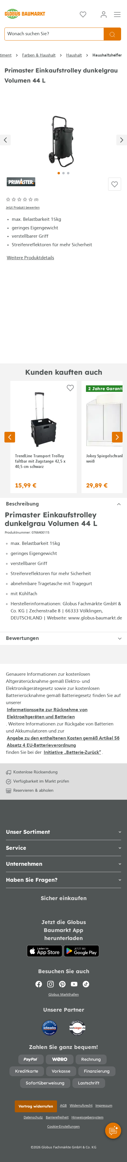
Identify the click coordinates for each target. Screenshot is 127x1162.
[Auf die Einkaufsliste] (114, 184)
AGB (63, 1106)
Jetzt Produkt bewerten (23, 208)
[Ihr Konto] (103, 14)
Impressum (103, 1106)
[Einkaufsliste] (83, 14)
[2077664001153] (63, 137)
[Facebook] (40, 984)
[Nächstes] (121, 140)
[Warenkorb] (93, 12)
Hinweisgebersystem (87, 1117)
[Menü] (117, 14)
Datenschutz (33, 1117)
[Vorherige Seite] (9, 437)
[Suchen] (112, 34)
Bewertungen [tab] (22, 638)
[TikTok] (86, 984)
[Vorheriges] (5, 140)
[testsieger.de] (77, 1025)
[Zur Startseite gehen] (25, 13)
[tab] (63, 504)
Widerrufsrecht (81, 1106)
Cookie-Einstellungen (63, 1127)
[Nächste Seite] (117, 437)
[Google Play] (81, 951)
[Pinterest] (62, 984)
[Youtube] (74, 984)
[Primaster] (21, 181)
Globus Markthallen (63, 995)
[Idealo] (50, 1025)
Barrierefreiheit (57, 1117)
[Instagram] (50, 984)
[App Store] (44, 951)
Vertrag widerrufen (36, 1106)
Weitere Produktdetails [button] (30, 258)
